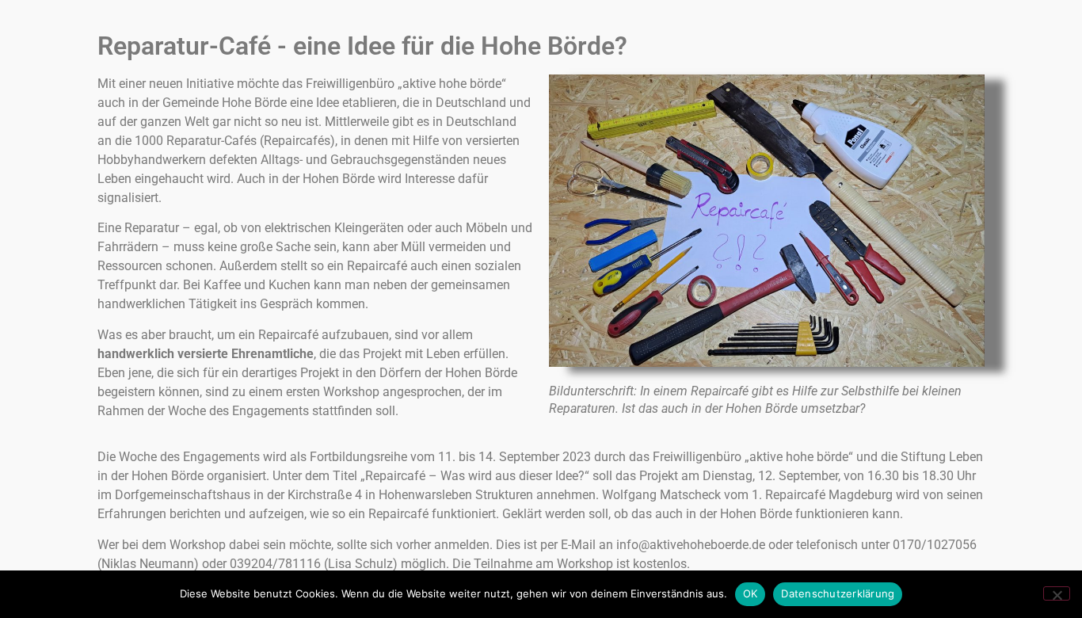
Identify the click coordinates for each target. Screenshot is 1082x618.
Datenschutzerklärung (837, 593)
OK (750, 593)
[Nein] (1056, 593)
